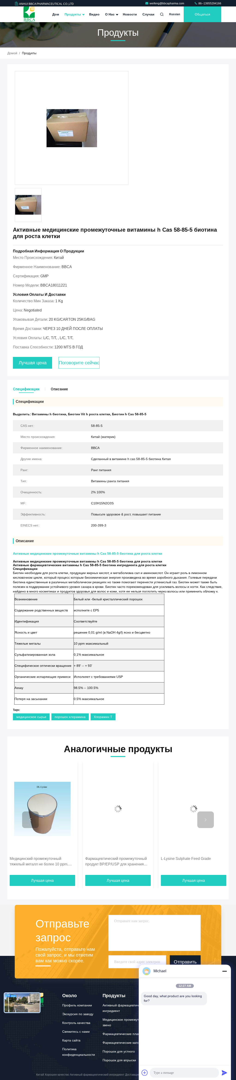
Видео (94, 14)
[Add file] (145, 1073)
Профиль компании (77, 1005)
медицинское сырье (31, 717)
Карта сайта (71, 1040)
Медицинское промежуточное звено (125, 1022)
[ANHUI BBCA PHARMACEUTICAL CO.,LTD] (29, 14)
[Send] (224, 1073)
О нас (110, 14)
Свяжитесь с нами (76, 1031)
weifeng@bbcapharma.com (167, 3)
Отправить (185, 961)
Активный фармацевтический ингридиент (125, 1008)
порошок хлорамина (70, 717)
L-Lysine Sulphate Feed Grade (186, 859)
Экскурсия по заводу (77, 1014)
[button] (30, 819)
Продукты (73, 14)
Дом (55, 14)
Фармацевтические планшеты (125, 1034)
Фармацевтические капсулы (124, 1042)
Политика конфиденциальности (78, 1051)
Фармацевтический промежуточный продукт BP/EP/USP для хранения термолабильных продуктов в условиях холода (116, 862)
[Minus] (224, 971)
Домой (12, 53)
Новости (130, 14)
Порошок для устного (119, 1051)
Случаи (148, 14)
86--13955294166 (209, 3)
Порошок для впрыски (119, 1060)
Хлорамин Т (103, 717)
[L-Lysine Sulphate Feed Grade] (193, 809)
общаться (202, 14)
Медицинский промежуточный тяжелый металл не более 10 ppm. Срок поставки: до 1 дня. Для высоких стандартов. (42, 862)
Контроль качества (76, 1023)
